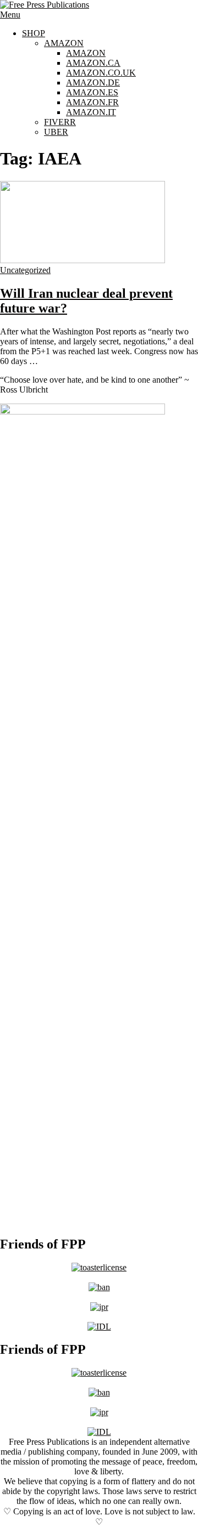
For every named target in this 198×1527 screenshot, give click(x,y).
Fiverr (60, 122)
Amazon (64, 43)
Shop (33, 33)
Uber (56, 132)
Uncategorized (25, 270)
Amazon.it (91, 112)
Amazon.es (92, 92)
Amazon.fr (92, 102)
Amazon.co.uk (101, 72)
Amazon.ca (93, 62)
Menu (10, 14)
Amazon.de (93, 82)
